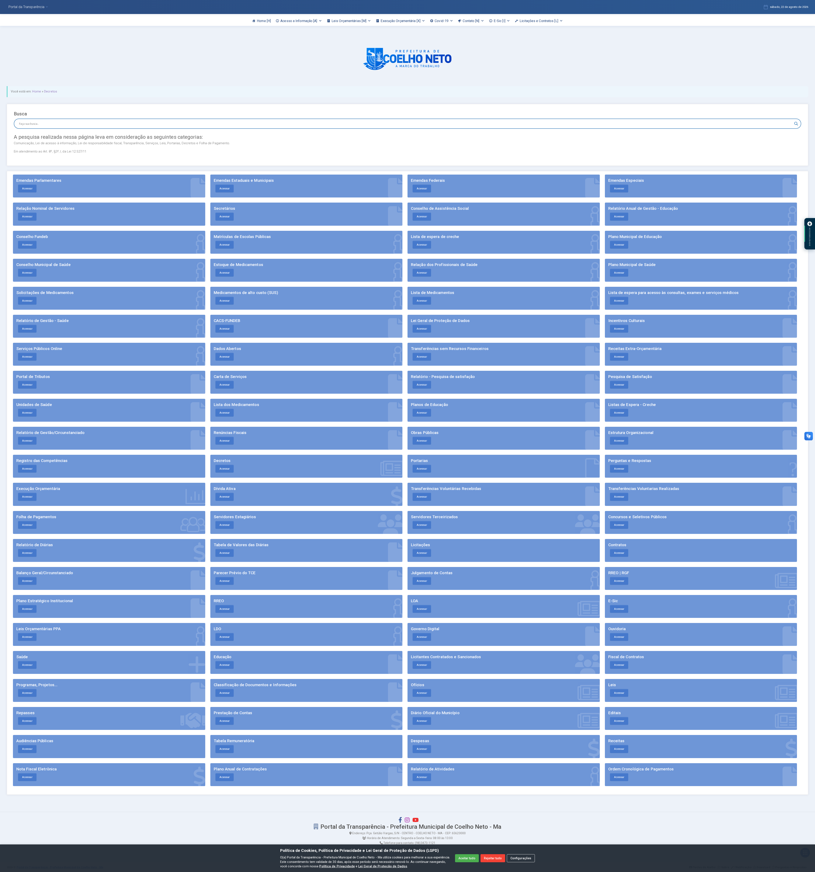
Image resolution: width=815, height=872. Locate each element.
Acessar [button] (27, 188)
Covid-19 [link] (441, 21)
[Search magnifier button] (796, 124)
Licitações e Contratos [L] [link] (539, 21)
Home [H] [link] (264, 21)
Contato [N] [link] (471, 21)
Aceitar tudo (466, 858)
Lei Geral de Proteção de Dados (382, 866)
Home (36, 91)
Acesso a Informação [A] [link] (298, 21)
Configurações (520, 858)
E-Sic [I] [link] (499, 21)
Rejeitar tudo (493, 858)
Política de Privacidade (337, 866)
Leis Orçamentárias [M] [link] (349, 21)
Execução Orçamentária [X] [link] (400, 21)
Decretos (50, 91)
